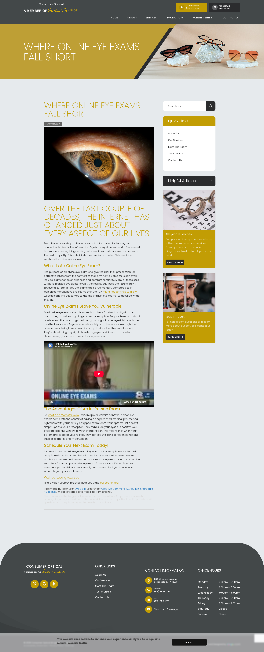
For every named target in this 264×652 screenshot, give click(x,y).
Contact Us (230, 17)
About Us (173, 133)
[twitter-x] (35, 584)
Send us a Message (166, 610)
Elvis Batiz (80, 488)
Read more (173, 262)
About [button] (131, 17)
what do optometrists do (63, 415)
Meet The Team (177, 147)
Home (114, 17)
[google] (44, 584)
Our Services (175, 140)
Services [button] (151, 17)
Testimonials (175, 153)
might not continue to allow (120, 291)
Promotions (175, 17)
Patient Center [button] (202, 17)
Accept (189, 642)
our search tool (109, 482)
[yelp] (54, 584)
